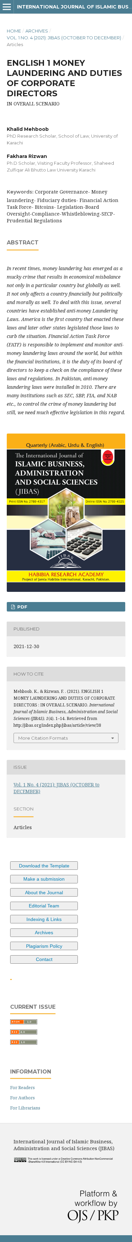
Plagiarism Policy (44, 946)
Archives (36, 31)
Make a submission (44, 879)
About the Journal (44, 892)
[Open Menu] (7, 7)
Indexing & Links (44, 919)
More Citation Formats (43, 738)
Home (14, 31)
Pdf (21, 606)
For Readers (22, 1087)
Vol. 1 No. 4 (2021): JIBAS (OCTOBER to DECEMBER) (64, 37)
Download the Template (44, 865)
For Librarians (25, 1108)
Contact (44, 959)
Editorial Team (44, 905)
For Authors (22, 1098)
